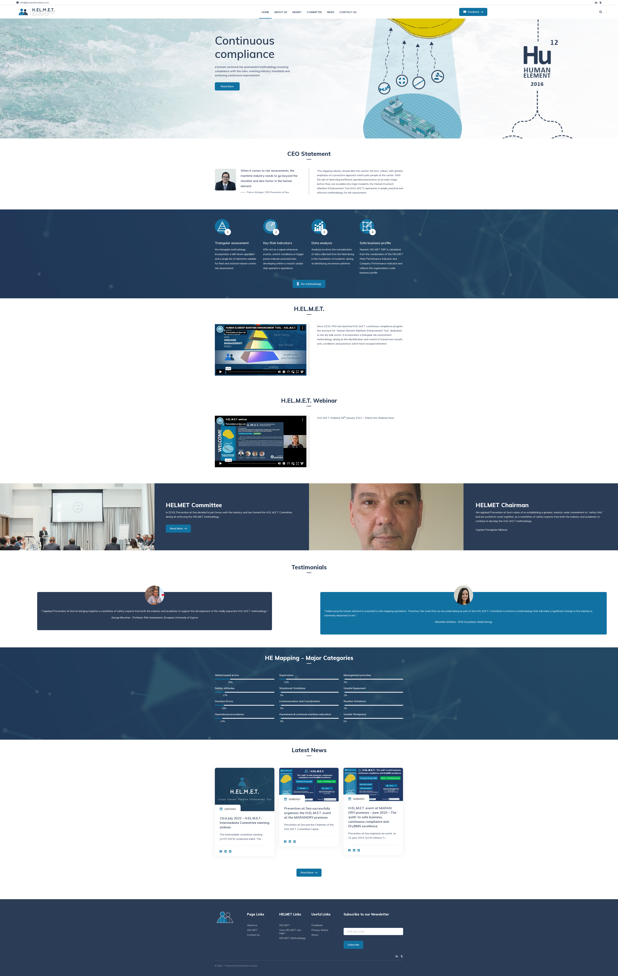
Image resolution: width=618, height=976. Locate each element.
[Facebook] (221, 851)
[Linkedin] (225, 851)
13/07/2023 (230, 809)
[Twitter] (230, 851)
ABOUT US (280, 12)
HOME (265, 12)
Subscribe (353, 944)
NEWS (330, 12)
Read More (227, 89)
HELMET (297, 12)
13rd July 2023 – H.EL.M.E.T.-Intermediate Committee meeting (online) (244, 822)
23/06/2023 (294, 799)
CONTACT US (347, 12)
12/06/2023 (358, 798)
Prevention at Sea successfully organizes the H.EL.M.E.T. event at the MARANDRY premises (307, 812)
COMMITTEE (314, 12)
